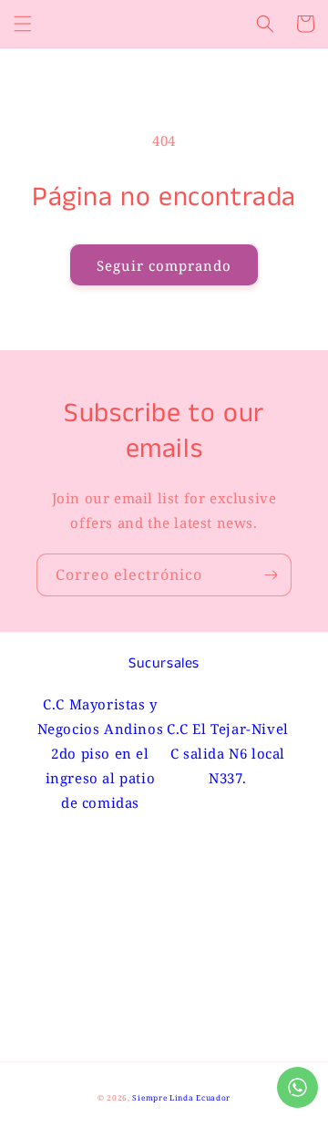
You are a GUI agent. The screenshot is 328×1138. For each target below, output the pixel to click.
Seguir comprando (164, 265)
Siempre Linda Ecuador (181, 1097)
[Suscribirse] (271, 574)
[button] (23, 24)
